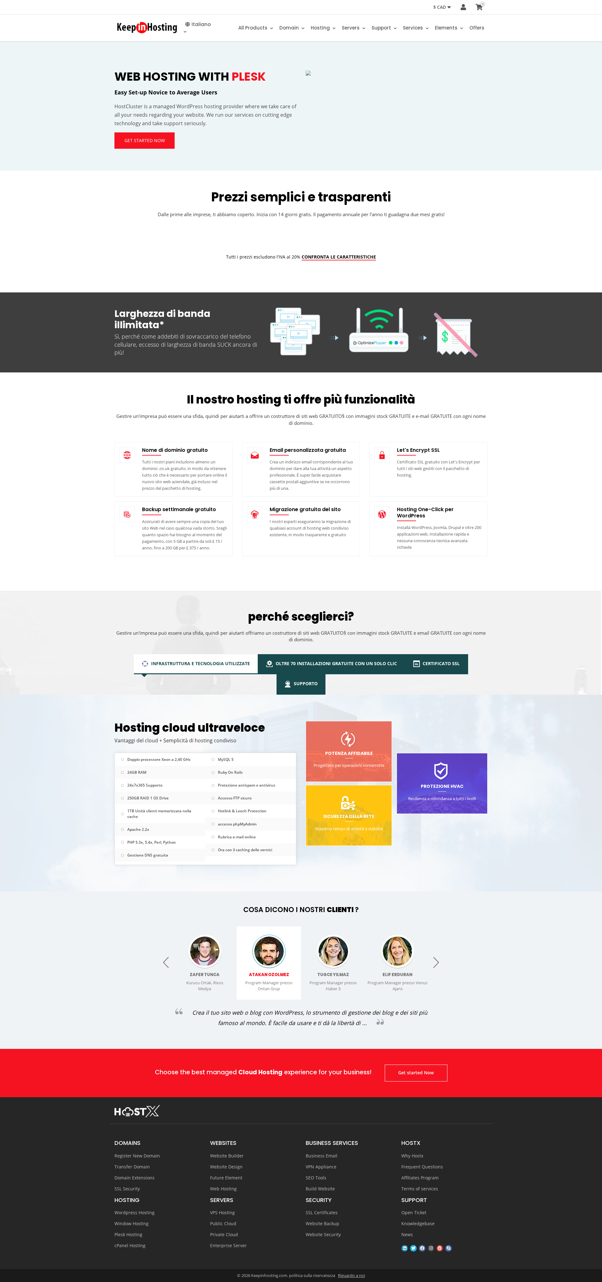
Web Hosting (223, 1189)
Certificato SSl (440, 663)
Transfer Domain (132, 1167)
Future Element (226, 1178)
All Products (253, 27)
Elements (447, 27)
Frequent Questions (422, 1167)
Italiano (201, 24)
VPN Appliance (321, 1167)
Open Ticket (413, 1212)
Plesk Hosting (128, 1234)
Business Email (321, 1156)
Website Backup (322, 1223)
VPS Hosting (222, 1212)
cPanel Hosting (129, 1245)
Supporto (305, 683)
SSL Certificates (322, 1212)
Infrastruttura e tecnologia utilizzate (200, 663)
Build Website (320, 1189)
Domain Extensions (134, 1178)
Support (382, 27)
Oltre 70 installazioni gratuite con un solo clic (335, 663)
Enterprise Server (228, 1245)
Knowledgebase (418, 1223)
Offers (476, 27)
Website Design (226, 1167)
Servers (351, 27)
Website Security (323, 1234)
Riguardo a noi (351, 1275)
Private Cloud (224, 1234)
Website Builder (227, 1156)
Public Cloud (223, 1223)
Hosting (321, 27)
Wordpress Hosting (134, 1212)
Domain (289, 27)
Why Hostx (412, 1156)
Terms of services (419, 1189)
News (407, 1234)
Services (413, 27)
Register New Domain (137, 1156)
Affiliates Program (420, 1178)
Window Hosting (131, 1223)
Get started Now (144, 140)
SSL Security (127, 1189)
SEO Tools (316, 1178)
